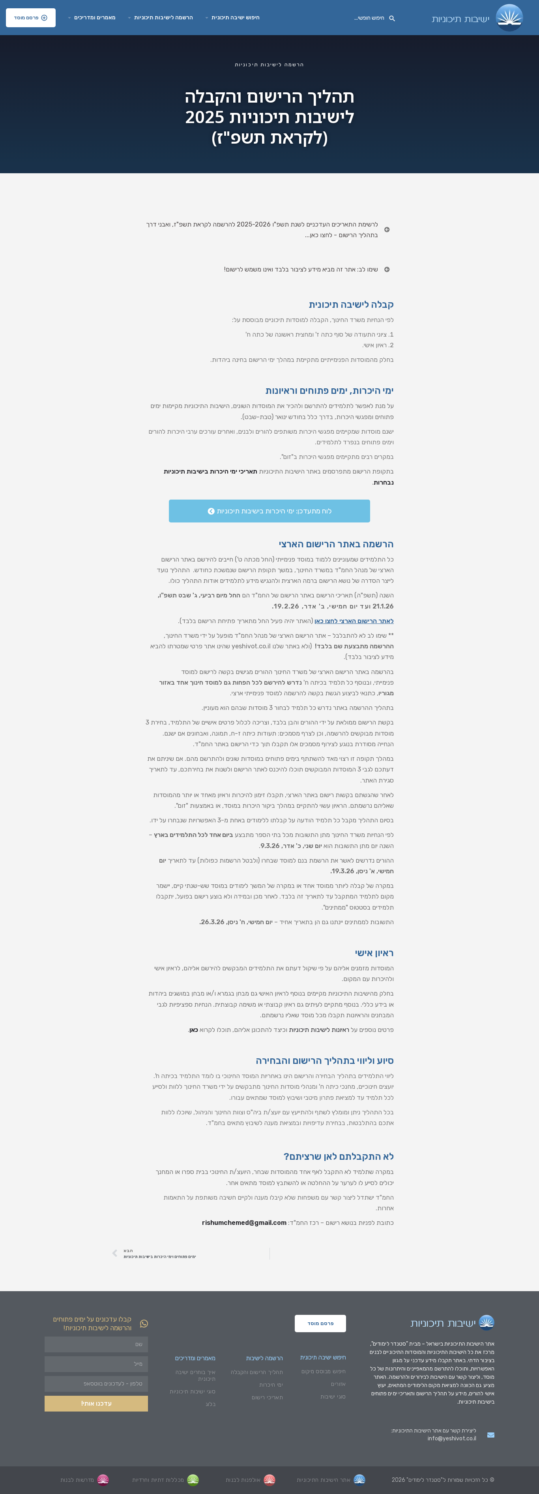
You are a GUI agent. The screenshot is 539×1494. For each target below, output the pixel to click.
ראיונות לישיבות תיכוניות (319, 1029)
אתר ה (488, 1343)
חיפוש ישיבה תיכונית (235, 17)
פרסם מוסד (26, 18)
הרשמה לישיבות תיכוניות (163, 17)
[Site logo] (476, 17)
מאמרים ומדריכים (95, 17)
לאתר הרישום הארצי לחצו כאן (354, 621)
